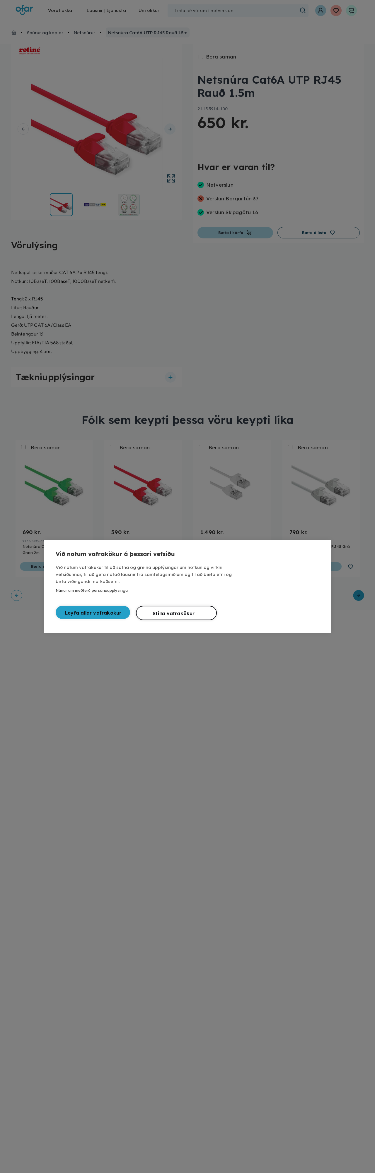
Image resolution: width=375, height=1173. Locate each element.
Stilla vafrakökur (174, 613)
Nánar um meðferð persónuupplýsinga (92, 590)
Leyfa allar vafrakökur (93, 613)
